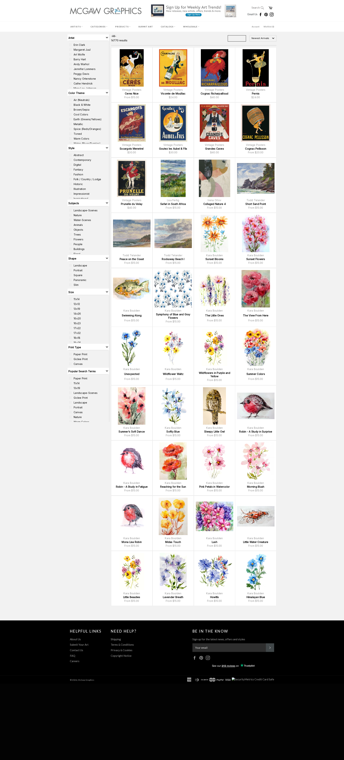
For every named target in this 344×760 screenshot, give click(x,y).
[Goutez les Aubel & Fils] (173, 123)
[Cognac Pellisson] (255, 123)
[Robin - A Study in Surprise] (255, 406)
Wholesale (190, 26)
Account (255, 26)
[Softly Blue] (173, 406)
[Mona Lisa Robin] (131, 516)
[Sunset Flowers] (255, 233)
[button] (88, 37)
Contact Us (76, 650)
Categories (98, 26)
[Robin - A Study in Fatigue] (131, 461)
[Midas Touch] (173, 516)
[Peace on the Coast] (131, 233)
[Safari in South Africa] (173, 178)
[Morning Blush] (255, 461)
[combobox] (263, 38)
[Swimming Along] (131, 288)
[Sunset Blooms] (214, 233)
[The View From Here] (255, 288)
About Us (75, 639)
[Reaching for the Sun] (173, 461)
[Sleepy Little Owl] (214, 406)
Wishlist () (269, 26)
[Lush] (214, 516)
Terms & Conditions (122, 644)
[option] (88, 45)
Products (122, 26)
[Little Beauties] (131, 571)
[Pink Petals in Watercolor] (214, 461)
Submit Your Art (79, 644)
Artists (75, 26)
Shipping (116, 639)
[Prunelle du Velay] (131, 178)
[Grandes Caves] (214, 123)
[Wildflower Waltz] (173, 347)
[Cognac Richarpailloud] (214, 68)
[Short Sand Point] (255, 178)
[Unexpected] (131, 347)
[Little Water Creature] (255, 516)
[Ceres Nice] (131, 68)
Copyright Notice (121, 655)
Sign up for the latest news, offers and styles (218, 639)
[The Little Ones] (214, 288)
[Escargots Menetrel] (131, 123)
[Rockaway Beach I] (173, 233)
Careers (74, 661)
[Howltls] (214, 571)
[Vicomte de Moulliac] (173, 68)
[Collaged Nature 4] (214, 178)
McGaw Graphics (86, 680)
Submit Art (145, 26)
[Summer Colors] (255, 347)
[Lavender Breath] (173, 571)
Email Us (252, 14)
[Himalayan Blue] (255, 571)
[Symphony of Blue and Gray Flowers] (173, 288)
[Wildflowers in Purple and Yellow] (214, 347)
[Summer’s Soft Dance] (131, 406)
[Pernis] (255, 68)
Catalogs (167, 26)
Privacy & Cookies (121, 650)
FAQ (72, 655)
